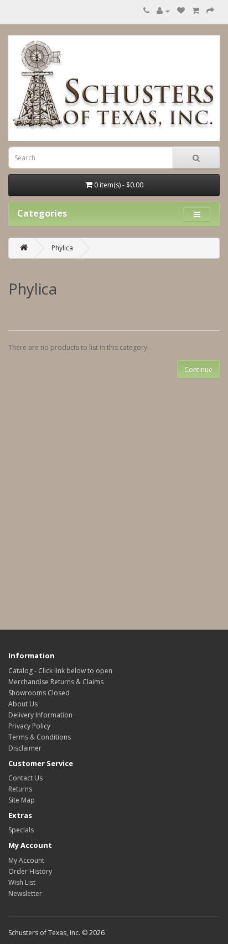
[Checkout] (210, 10)
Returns (20, 789)
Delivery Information (40, 715)
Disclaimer (25, 748)
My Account (26, 860)
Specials (21, 830)
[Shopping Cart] (195, 10)
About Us (23, 704)
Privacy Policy (29, 726)
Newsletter (25, 893)
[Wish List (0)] (181, 10)
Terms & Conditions (39, 737)
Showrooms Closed (39, 692)
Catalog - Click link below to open (60, 670)
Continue (198, 369)
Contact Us (25, 778)
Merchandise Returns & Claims (55, 681)
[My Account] (163, 10)
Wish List (21, 882)
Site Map (21, 800)
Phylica (62, 248)
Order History (30, 871)
